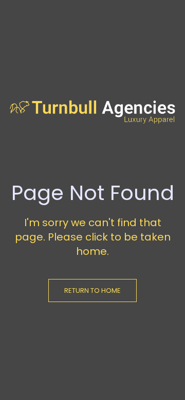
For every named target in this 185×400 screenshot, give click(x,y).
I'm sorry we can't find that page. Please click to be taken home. (93, 236)
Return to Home (92, 290)
